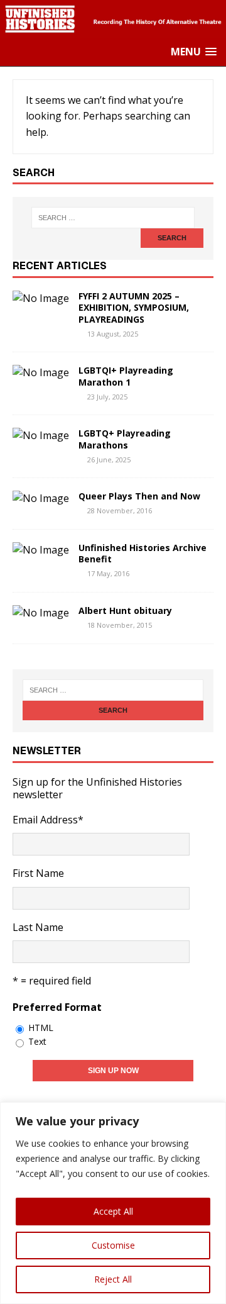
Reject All (113, 1279)
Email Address (48, 820)
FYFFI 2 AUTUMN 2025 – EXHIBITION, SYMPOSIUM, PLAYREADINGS (133, 307)
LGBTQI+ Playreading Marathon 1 (125, 375)
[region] (113, 1203)
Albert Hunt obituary (125, 610)
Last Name (38, 927)
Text (37, 1041)
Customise (113, 1245)
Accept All (113, 1211)
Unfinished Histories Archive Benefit (142, 553)
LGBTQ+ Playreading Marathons (124, 438)
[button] (193, 52)
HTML (40, 1028)
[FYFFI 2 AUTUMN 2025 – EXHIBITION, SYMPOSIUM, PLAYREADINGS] (41, 298)
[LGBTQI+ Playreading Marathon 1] (41, 372)
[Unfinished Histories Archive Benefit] (41, 550)
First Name (38, 873)
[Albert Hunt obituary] (41, 613)
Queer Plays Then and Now (139, 496)
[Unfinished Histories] (113, 29)
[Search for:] (113, 217)
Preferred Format (57, 1007)
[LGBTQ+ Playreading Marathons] (41, 435)
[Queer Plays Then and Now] (41, 498)
